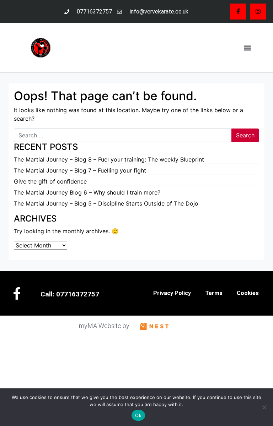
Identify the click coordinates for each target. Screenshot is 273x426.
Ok (138, 415)
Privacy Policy (172, 293)
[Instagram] (258, 12)
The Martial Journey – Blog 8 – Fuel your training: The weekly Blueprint (109, 159)
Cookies (248, 293)
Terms (214, 293)
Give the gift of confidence (50, 181)
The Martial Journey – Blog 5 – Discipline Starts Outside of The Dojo (106, 203)
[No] (264, 407)
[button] (247, 48)
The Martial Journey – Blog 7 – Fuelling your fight (80, 170)
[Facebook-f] (238, 12)
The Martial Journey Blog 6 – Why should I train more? (87, 192)
